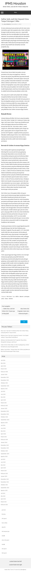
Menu (15, 12)
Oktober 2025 (4, 383)
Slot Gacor (9, 296)
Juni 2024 (3, 428)
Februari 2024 (4, 439)
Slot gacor (4, 553)
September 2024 (5, 419)
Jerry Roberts (7, 24)
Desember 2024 (5, 411)
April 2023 (3, 467)
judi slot (4, 509)
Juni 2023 (3, 462)
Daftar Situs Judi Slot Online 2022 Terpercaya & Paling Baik (8, 311)
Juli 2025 (3, 391)
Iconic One (7, 569)
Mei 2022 (3, 496)
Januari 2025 (4, 408)
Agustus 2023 (4, 456)
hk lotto (4, 514)
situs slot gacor (5, 540)
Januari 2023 (4, 476)
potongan (26, 296)
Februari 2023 (4, 473)
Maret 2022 (4, 501)
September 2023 (5, 453)
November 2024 (5, 414)
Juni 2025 (3, 394)
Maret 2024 (4, 436)
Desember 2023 (5, 445)
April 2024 (3, 433)
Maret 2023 (4, 470)
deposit (21, 296)
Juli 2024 (3, 425)
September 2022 (5, 487)
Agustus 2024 (4, 422)
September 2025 (5, 385)
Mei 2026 (3, 363)
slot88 (3, 535)
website (11, 298)
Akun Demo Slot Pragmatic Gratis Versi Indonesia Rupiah (23, 311)
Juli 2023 (3, 459)
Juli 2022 (3, 493)
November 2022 (5, 482)
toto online (4, 522)
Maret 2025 (4, 402)
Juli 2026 (3, 360)
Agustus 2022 (4, 490)
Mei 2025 (3, 397)
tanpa (6, 298)
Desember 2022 (5, 479)
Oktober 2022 (4, 484)
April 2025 (3, 400)
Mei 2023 (3, 465)
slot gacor (4, 518)
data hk (3, 527)
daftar (17, 296)
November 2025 (5, 380)
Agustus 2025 (4, 388)
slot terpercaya (5, 531)
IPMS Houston (15, 3)
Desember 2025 (5, 377)
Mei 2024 (3, 431)
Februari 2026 (4, 371)
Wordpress (23, 569)
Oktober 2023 (4, 450)
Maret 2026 (4, 368)
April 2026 (3, 366)
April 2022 (3, 498)
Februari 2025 (4, 405)
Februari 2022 (4, 504)
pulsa (2, 298)
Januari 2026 (4, 374)
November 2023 (5, 448)
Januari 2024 (4, 442)
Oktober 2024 (4, 416)
